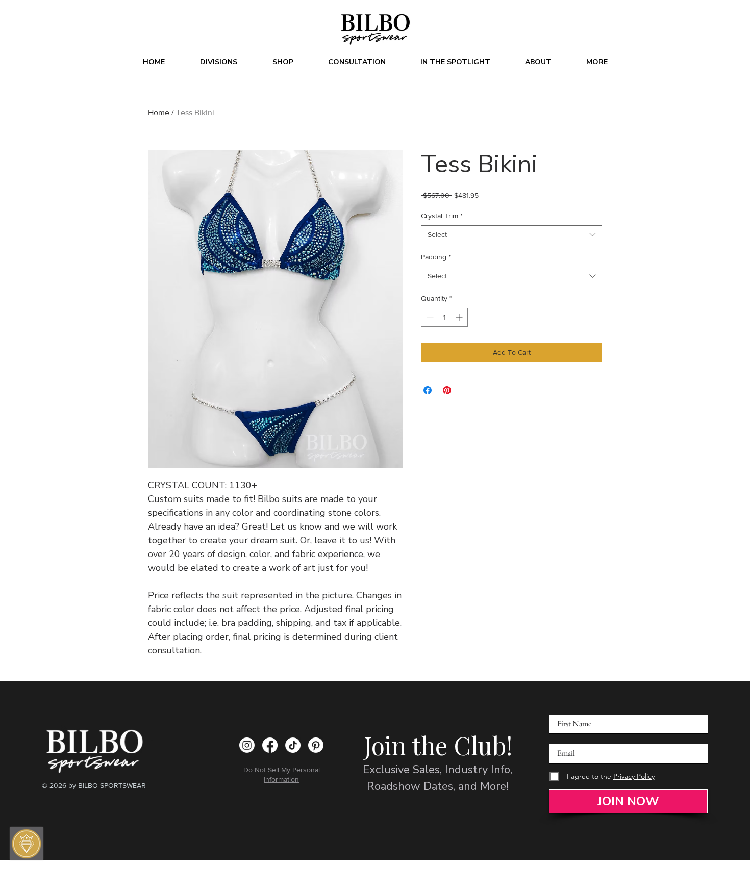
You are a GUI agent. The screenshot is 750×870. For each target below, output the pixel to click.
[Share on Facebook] (427, 390)
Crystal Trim (442, 216)
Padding (436, 257)
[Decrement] (428, 317)
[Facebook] (270, 745)
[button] (218, 62)
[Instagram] (247, 745)
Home (158, 112)
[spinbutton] (444, 317)
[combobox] (511, 235)
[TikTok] (293, 745)
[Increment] (460, 317)
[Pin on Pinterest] (447, 390)
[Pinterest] (315, 745)
